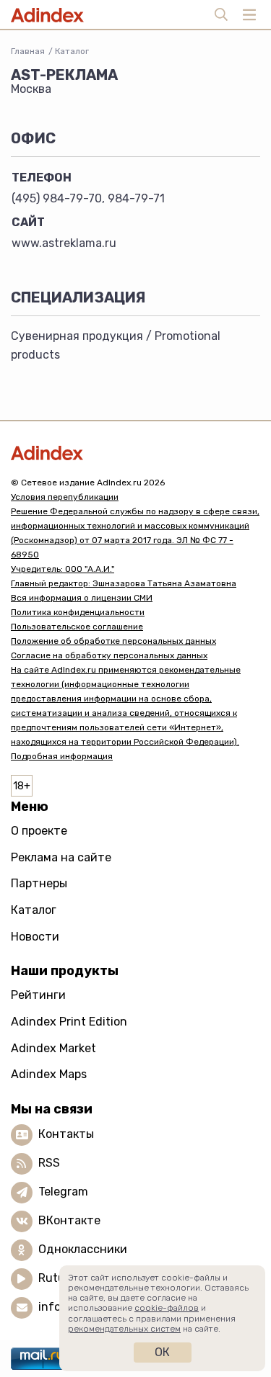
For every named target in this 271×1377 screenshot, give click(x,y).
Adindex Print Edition (69, 1021)
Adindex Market (53, 1048)
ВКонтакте (69, 1220)
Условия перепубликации (65, 497)
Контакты (66, 1134)
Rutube (58, 1278)
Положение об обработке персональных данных (113, 641)
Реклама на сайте (61, 857)
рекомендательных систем (124, 1329)
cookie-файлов (166, 1308)
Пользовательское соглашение (77, 627)
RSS (49, 1163)
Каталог (72, 51)
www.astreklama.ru (64, 243)
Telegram (63, 1191)
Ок (162, 1352)
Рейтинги (38, 995)
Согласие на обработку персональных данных (109, 655)
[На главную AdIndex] (135, 452)
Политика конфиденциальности (78, 612)
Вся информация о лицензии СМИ (81, 598)
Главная (28, 51)
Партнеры (39, 883)
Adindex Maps (49, 1074)
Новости (35, 936)
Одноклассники (82, 1249)
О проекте (39, 831)
